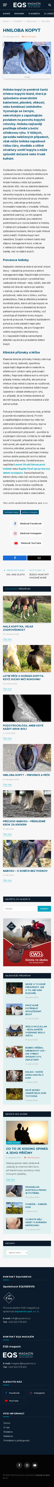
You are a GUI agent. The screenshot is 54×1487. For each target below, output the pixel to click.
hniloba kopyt (11, 512)
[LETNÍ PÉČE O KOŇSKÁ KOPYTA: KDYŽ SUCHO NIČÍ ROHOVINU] (27, 658)
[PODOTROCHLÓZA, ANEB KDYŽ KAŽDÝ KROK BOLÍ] (27, 708)
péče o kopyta (29, 512)
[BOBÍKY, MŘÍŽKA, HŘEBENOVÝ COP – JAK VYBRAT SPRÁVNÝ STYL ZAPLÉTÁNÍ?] (14, 1051)
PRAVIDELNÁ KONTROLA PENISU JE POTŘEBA (35, 1190)
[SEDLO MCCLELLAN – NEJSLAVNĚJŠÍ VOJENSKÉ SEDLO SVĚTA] (14, 1030)
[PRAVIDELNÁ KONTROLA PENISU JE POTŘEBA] (14, 1191)
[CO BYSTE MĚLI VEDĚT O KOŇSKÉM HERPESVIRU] (14, 1223)
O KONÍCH (34, 13)
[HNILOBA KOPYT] (27, 58)
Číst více (7, 639)
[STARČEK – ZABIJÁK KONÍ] (14, 1208)
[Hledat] (49, 5)
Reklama (8, 1436)
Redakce (8, 1431)
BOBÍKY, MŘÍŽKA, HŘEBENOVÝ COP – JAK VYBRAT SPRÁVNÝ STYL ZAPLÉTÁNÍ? (35, 1053)
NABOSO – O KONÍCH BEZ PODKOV (25, 871)
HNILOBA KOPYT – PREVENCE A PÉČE (26, 775)
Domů (6, 1423)
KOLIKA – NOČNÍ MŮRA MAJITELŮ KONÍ (34, 1075)
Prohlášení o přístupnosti (16, 1440)
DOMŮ (6, 13)
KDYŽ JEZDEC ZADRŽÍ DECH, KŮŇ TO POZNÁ (35, 1093)
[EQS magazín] (27, 5)
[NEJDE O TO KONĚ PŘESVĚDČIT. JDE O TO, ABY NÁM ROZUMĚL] (14, 988)
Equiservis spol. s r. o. (27, 1311)
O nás (6, 1427)
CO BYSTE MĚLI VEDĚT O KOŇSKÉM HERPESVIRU (36, 1222)
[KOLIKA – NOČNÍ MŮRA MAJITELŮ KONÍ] (14, 1076)
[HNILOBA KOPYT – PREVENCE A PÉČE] (27, 757)
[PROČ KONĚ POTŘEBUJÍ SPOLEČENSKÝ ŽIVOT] (14, 1009)
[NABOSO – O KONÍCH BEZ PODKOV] (27, 853)
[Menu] (5, 5)
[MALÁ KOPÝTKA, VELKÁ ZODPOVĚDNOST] (27, 609)
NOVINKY (19, 13)
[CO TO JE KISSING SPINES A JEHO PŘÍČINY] (27, 1132)
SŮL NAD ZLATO (15, 574)
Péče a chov (13, 1143)
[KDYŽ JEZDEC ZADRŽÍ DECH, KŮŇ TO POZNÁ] (14, 1094)
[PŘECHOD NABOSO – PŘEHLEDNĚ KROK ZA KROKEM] (27, 803)
